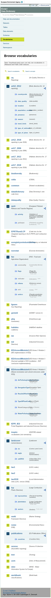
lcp (12, 488)
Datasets (6, 23)
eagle (20, 453)
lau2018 (14, 479)
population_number (23, 110)
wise (13, 567)
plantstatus (22, 502)
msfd (13, 517)
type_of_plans (23, 133)
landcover (15, 441)
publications (16, 533)
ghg (13, 319)
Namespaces (7, 47)
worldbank (16, 575)
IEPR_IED (15, 424)
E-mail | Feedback (9, 590)
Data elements (8, 31)
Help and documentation (11, 19)
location (21, 106)
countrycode (22, 94)
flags (19, 271)
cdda (13, 180)
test (13, 555)
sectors (20, 509)
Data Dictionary (20, 15)
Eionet (12, 15)
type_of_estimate (23, 128)
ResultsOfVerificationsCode (23, 394)
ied (12, 342)
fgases (14, 305)
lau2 (13, 473)
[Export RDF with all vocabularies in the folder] (45, 88)
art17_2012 (16, 157)
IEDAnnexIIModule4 (20, 370)
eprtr (13, 206)
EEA (12, 2)
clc (19, 449)
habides (15, 327)
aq (12, 78)
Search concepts (30, 71)
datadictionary (17, 192)
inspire (14, 432)
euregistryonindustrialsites (20, 242)
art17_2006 (16, 148)
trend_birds (22, 124)
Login (33, 5)
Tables (5, 27)
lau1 (13, 467)
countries (21, 539)
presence (21, 115)
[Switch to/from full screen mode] (37, 5)
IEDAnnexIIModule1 (20, 350)
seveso (14, 546)
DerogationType (23, 387)
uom (13, 561)
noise (13, 525)
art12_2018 (16, 140)
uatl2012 (21, 459)
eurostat (15, 251)
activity (20, 214)
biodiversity (16, 174)
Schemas (6, 35)
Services (6, 43)
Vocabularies (8, 39)
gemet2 (14, 313)
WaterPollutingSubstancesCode (23, 413)
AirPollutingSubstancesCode (23, 380)
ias (12, 336)
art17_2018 (16, 165)
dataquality (16, 200)
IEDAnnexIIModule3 (20, 359)
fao (12, 257)
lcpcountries (22, 496)
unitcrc (20, 294)
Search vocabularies (14, 71)
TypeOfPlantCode (23, 401)
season (20, 119)
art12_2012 (16, 86)
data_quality (22, 101)
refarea (20, 283)
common (15, 186)
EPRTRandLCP (18, 232)
